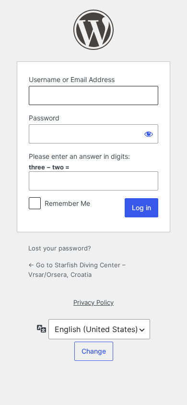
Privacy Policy (93, 302)
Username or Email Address (72, 79)
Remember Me (67, 203)
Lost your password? (59, 248)
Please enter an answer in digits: (79, 156)
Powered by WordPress (93, 30)
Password (44, 118)
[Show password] (148, 133)
